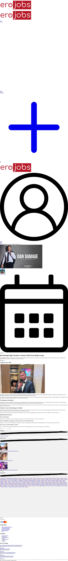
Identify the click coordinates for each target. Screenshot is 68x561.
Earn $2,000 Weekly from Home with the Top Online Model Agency (11, 546)
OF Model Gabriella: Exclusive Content (6, 460)
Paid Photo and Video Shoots (4, 549)
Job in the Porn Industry (6, 527)
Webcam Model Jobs (5, 537)
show (4, 360)
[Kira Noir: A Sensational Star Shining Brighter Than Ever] (3, 450)
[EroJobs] (16, 9)
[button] (34, 417)
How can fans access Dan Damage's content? (9, 424)
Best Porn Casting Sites (5, 529)
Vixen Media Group (3, 357)
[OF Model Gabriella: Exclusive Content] (3, 459)
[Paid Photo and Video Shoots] (5, 548)
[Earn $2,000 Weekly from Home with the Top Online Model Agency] (11, 545)
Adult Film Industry (5, 535)
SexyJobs (3, 538)
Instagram (33, 412)
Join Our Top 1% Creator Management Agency (7, 553)
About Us (3, 541)
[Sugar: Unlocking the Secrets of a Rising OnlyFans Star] (3, 469)
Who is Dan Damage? (4, 416)
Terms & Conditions (5, 539)
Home (1, 241)
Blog (1, 242)
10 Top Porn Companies (6, 528)
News (1, 243)
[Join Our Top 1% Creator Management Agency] (8, 552)
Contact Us (4, 540)
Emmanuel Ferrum (3, 274)
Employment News (5, 530)
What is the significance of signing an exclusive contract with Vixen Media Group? (16, 420)
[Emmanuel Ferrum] (2, 273)
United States (2, 551)
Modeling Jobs (4, 536)
